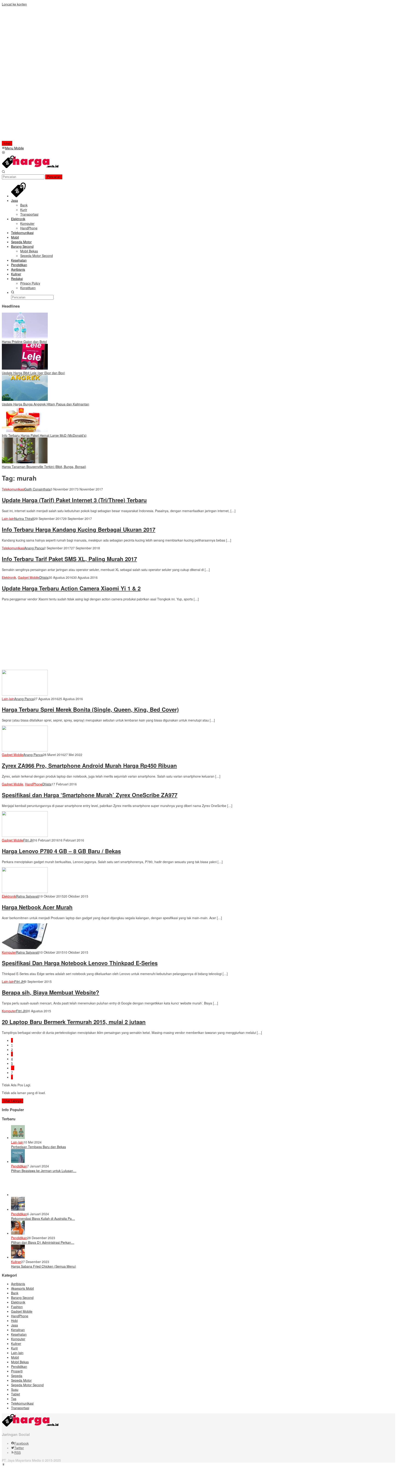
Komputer (9, 952)
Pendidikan (19, 1166)
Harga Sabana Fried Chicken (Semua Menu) (43, 1266)
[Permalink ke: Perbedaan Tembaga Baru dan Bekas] (18, 1137)
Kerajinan (18, 1329)
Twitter (19, 1448)
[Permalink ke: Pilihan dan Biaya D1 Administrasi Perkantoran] (18, 1233)
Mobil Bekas (20, 1362)
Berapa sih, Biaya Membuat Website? (50, 992)
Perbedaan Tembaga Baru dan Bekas (38, 1146)
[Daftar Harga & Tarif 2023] (30, 167)
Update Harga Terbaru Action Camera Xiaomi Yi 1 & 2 (71, 588)
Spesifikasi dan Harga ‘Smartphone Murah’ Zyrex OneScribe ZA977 (89, 795)
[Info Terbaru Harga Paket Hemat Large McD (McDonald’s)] (25, 430)
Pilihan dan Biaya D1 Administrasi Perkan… (42, 1242)
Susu (14, 1389)
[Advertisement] (31, 75)
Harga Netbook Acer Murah (37, 907)
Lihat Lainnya (12, 1101)
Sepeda (16, 1375)
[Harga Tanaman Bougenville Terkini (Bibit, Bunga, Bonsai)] (25, 462)
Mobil (15, 1357)
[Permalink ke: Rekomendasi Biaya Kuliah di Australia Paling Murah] (18, 1209)
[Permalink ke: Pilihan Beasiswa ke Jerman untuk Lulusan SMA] (18, 1161)
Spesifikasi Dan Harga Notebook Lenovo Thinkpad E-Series (80, 963)
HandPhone (33, 784)
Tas (13, 1398)
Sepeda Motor (21, 1380)
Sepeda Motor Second (27, 1385)
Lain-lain (8, 518)
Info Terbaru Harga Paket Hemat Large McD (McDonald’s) (44, 435)
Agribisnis (18, 1283)
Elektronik (9, 577)
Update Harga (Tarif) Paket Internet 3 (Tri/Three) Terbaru (74, 500)
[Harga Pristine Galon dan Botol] (25, 337)
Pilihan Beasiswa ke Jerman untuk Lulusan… (43, 1170)
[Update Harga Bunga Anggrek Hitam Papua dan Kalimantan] (25, 399)
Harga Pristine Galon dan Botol (24, 341)
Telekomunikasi (13, 489)
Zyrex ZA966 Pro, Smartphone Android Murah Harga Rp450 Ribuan (89, 765)
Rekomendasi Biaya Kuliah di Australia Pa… (43, 1218)
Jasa (14, 1325)
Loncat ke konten (14, 4)
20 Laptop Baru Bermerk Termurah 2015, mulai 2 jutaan (74, 1022)
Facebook (21, 1443)
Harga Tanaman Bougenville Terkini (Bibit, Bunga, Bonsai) (44, 466)
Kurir (14, 1348)
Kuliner (16, 1261)
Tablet (15, 1394)
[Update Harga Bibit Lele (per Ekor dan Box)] (25, 368)
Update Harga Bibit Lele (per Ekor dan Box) (33, 373)
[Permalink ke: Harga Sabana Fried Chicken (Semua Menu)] (18, 1257)
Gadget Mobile (28, 577)
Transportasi (20, 1408)
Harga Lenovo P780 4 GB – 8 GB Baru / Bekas (61, 851)
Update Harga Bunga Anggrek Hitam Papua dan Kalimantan (45, 404)
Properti (17, 1371)
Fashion (17, 1306)
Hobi (14, 1320)
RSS (17, 1452)
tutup (7, 143)
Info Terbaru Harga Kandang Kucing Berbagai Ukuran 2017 (78, 529)
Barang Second (22, 1297)
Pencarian (53, 177)
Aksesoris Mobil (22, 1288)
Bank (14, 1293)
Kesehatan (19, 1334)
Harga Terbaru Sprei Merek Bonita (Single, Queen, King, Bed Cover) (90, 709)
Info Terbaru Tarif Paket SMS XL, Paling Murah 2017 (69, 559)
